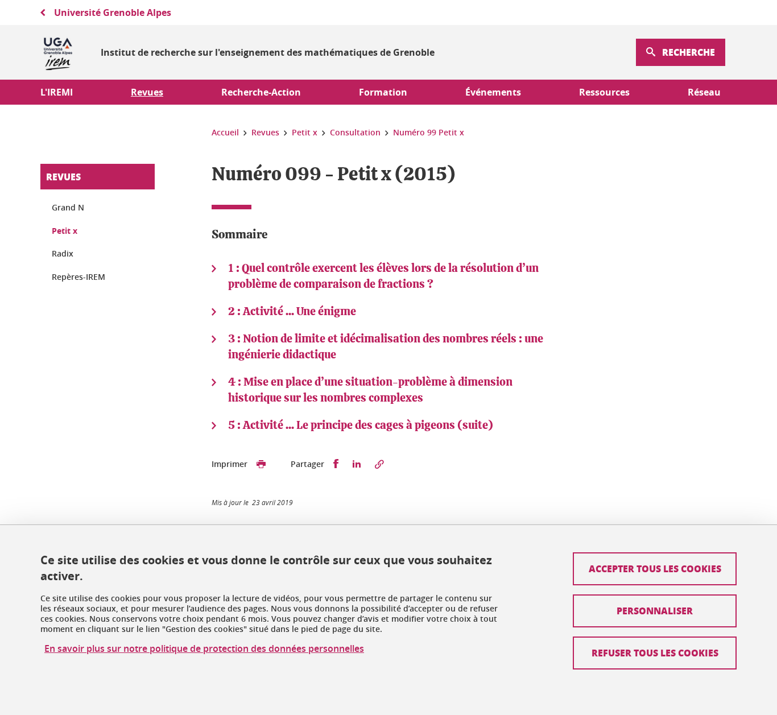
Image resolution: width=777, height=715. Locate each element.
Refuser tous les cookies (655, 652)
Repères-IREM (78, 276)
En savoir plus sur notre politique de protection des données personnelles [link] (204, 648)
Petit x (64, 230)
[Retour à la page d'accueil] (58, 52)
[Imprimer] (261, 464)
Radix (62, 253)
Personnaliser (655, 610)
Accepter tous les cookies (655, 568)
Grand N (68, 207)
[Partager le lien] (379, 464)
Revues (63, 176)
